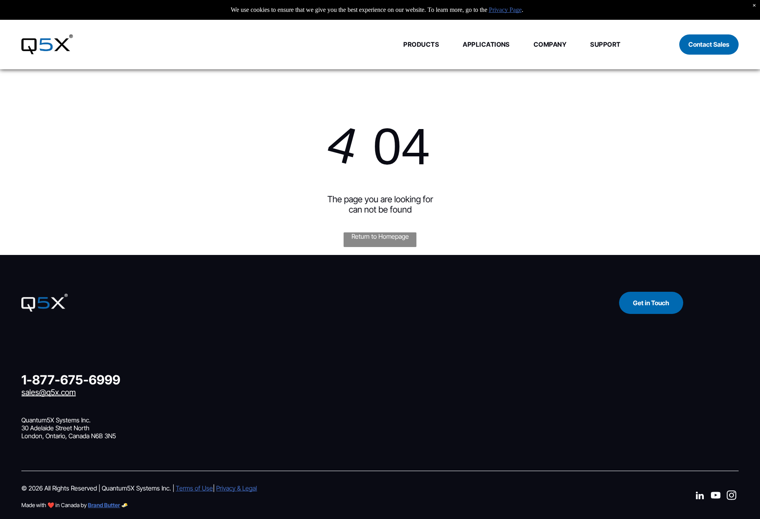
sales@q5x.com (48, 392)
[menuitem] (409, 44)
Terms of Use (194, 488)
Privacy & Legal (236, 488)
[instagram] (732, 496)
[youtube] (716, 496)
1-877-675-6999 (70, 380)
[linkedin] (700, 496)
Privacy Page (505, 9)
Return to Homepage (380, 236)
